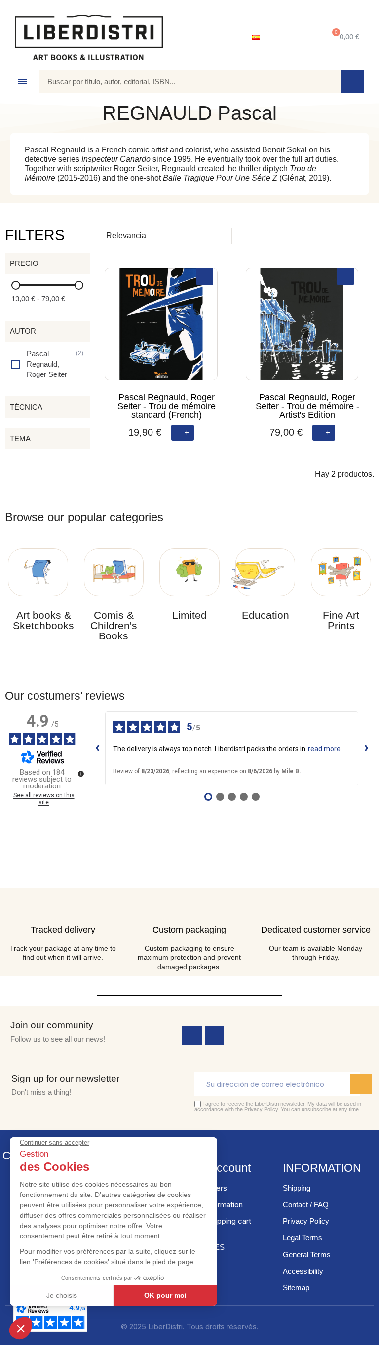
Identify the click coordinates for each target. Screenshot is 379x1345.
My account (221, 1167)
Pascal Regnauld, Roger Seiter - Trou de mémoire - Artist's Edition (307, 406)
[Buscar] (352, 81)
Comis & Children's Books (113, 625)
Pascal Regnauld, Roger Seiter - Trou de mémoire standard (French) (166, 406)
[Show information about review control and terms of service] (81, 774)
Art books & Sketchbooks (43, 620)
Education (265, 615)
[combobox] (183, 81)
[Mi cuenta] (293, 37)
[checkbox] (47, 363)
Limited (189, 615)
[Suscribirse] (361, 1084)
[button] (344, 37)
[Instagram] (215, 1036)
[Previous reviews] (97, 748)
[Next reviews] (366, 748)
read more (324, 749)
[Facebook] (192, 1036)
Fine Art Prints (341, 620)
